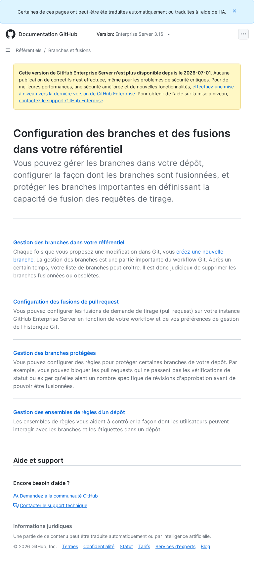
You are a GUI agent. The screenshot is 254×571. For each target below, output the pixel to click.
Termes (70, 546)
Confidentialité (98, 546)
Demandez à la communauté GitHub (59, 496)
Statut (126, 546)
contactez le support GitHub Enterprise (61, 100)
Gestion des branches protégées (54, 353)
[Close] (235, 11)
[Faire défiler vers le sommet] (239, 556)
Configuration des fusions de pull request (66, 301)
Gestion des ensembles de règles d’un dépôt (69, 412)
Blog (205, 546)
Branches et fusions (69, 50)
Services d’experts (175, 546)
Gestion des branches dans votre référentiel (68, 242)
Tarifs (144, 546)
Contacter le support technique (53, 505)
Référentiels (28, 50)
